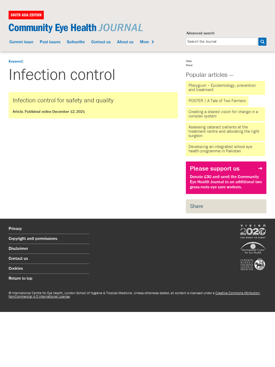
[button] (262, 42)
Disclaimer (18, 249)
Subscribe (76, 42)
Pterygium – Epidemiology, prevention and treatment (222, 88)
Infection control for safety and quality (63, 105)
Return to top (20, 278)
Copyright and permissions (33, 239)
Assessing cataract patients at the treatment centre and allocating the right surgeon (224, 131)
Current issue (21, 42)
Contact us (101, 42)
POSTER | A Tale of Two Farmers (217, 101)
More (144, 42)
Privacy (15, 229)
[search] (222, 42)
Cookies (16, 269)
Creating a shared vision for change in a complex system (223, 114)
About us (125, 42)
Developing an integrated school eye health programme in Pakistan (220, 149)
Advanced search (200, 33)
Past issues (50, 42)
